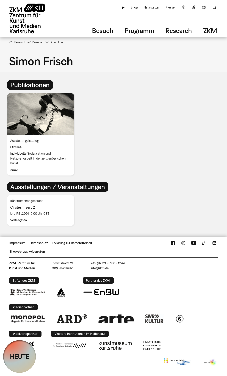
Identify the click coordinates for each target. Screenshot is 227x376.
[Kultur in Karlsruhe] (179, 318)
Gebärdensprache (193, 7)
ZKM (210, 30)
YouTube (193, 243)
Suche (214, 7)
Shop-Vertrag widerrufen (27, 251)
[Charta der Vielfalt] (178, 362)
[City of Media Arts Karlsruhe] (210, 362)
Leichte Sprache (183, 7)
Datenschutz (39, 243)
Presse (170, 7)
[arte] (116, 318)
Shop (134, 7)
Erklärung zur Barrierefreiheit (72, 243)
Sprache (203, 7)
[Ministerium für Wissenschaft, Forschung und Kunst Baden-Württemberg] (27, 292)
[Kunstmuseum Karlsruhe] (115, 345)
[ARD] (72, 318)
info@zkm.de (99, 268)
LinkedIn (214, 243)
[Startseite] (32, 18)
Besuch (102, 30)
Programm (139, 30)
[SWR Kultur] (154, 318)
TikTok (203, 243)
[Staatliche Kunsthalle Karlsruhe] (151, 345)
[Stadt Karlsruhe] (61, 292)
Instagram (183, 243)
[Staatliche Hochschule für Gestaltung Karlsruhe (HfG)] (69, 345)
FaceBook (172, 243)
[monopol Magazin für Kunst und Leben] (27, 319)
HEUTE (19, 356)
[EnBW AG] (101, 292)
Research (179, 30)
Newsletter (151, 7)
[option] (42, 134)
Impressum (17, 243)
